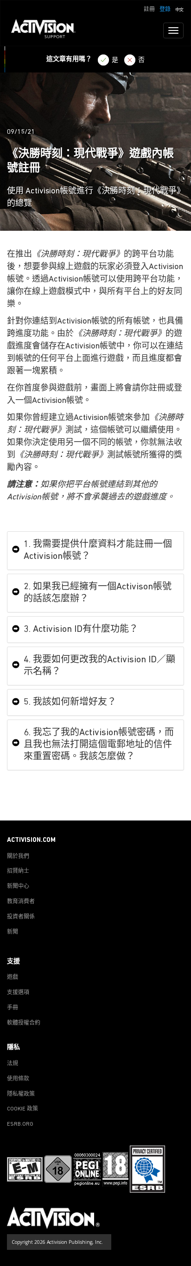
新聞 (12, 932)
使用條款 (18, 1079)
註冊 (149, 9)
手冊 (12, 1008)
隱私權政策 (21, 1094)
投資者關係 (21, 917)
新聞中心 (18, 886)
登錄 (165, 9)
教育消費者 (21, 902)
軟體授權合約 (23, 1023)
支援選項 (18, 993)
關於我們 (18, 856)
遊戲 (12, 977)
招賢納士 (18, 871)
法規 (12, 1064)
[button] (179, 9)
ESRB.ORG (20, 1124)
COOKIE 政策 (22, 1109)
